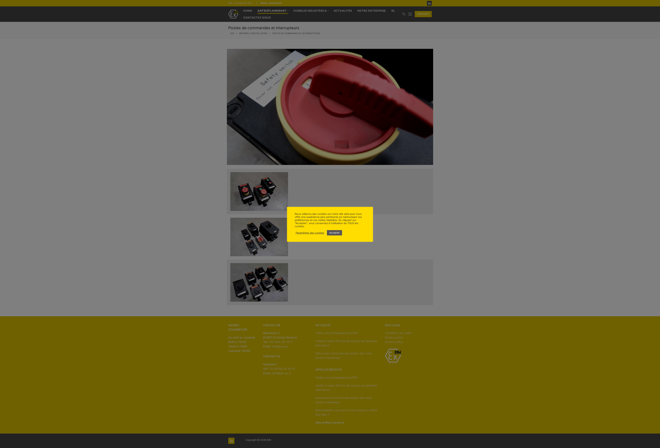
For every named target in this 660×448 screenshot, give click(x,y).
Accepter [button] (334, 232)
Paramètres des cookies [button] (310, 232)
